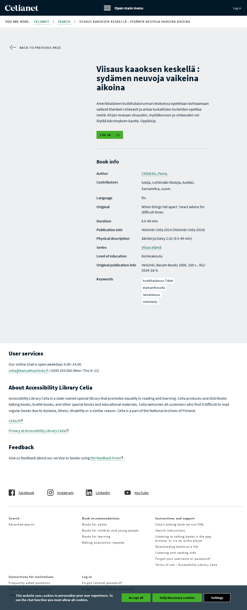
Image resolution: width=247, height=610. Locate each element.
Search (64, 22)
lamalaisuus (151, 294)
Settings (217, 598)
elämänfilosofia (154, 287)
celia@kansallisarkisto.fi (28, 370)
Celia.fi (14, 420)
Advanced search (21, 524)
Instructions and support (175, 518)
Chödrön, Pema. (155, 173)
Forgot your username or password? (183, 559)
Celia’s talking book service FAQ (179, 524)
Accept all (136, 598)
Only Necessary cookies (177, 598)
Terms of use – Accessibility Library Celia (186, 565)
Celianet (42, 22)
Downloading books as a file (176, 547)
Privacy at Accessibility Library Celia (37, 430)
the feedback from (105, 457)
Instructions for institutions (31, 577)
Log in (237, 8)
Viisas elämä (151, 247)
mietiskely (150, 301)
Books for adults (94, 524)
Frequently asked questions (29, 583)
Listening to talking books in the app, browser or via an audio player (183, 538)
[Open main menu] (123, 8)
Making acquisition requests (103, 542)
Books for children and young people (110, 530)
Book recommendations (101, 518)
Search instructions (170, 530)
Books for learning (96, 536)
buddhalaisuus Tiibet (158, 280)
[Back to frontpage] (21, 9)
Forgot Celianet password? (102, 583)
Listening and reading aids (175, 553)
